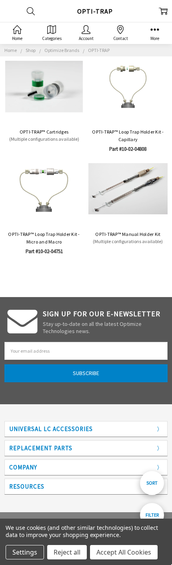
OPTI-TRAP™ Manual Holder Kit (127, 234)
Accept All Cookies (123, 552)
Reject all (67, 552)
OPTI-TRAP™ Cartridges (44, 132)
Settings (24, 552)
